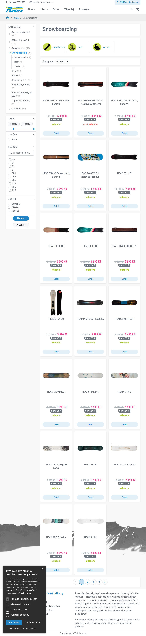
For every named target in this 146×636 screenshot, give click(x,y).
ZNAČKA (12, 134)
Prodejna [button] (84, 9)
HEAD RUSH (90, 537)
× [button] (42, 569)
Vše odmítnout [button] (33, 622)
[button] (24, 628)
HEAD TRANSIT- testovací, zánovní (56, 175)
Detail (56, 133)
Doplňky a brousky (20, 102)
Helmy (16, 75)
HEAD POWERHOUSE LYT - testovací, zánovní (90, 102)
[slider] (13, 129)
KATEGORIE (14, 26)
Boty (18, 62)
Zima (16, 18)
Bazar (56, 9)
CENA (11, 118)
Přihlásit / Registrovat (127, 2)
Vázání (19, 66)
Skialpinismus (20, 48)
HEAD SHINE (124, 391)
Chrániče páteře (21, 80)
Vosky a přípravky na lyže (21, 94)
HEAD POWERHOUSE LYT (124, 246)
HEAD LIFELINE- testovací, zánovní (124, 102)
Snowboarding (21, 52)
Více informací (25, 593)
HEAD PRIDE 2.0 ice (56, 537)
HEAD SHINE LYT (90, 391)
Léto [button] (43, 9)
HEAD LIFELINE (56, 246)
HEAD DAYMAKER (56, 391)
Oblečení (18, 108)
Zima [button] (31, 9)
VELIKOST (13, 147)
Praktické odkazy (51, 593)
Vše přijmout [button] (13, 622)
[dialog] (24, 599)
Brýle (16, 71)
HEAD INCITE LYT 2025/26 (90, 319)
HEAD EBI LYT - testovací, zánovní (56, 102)
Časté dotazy (47, 610)
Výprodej (69, 9)
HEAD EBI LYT (124, 173)
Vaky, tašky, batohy (20, 86)
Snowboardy (22, 57)
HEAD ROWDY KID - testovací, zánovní (90, 175)
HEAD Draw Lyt (56, 319)
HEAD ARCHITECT (124, 319)
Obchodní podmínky (50, 606)
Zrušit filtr (21, 225)
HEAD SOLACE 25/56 (124, 464)
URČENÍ (12, 199)
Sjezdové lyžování (20, 34)
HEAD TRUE (90, 464)
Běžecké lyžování (20, 42)
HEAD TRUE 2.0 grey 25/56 (56, 466)
